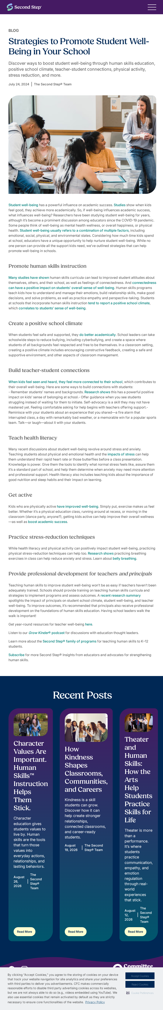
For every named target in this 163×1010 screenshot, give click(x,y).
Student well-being (23, 205)
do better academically (97, 334)
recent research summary (121, 595)
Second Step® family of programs (69, 641)
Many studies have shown (28, 277)
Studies (119, 205)
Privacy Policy (95, 1002)
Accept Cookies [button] (140, 976)
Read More (24, 931)
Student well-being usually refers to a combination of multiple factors (74, 230)
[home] (24, 7)
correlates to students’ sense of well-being (52, 308)
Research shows (97, 392)
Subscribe (16, 655)
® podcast (46, 633)
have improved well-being (77, 506)
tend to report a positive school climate (119, 303)
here (88, 624)
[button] (140, 992)
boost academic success (47, 522)
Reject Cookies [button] (140, 984)
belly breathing (124, 558)
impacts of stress (121, 454)
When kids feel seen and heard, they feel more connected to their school (65, 382)
